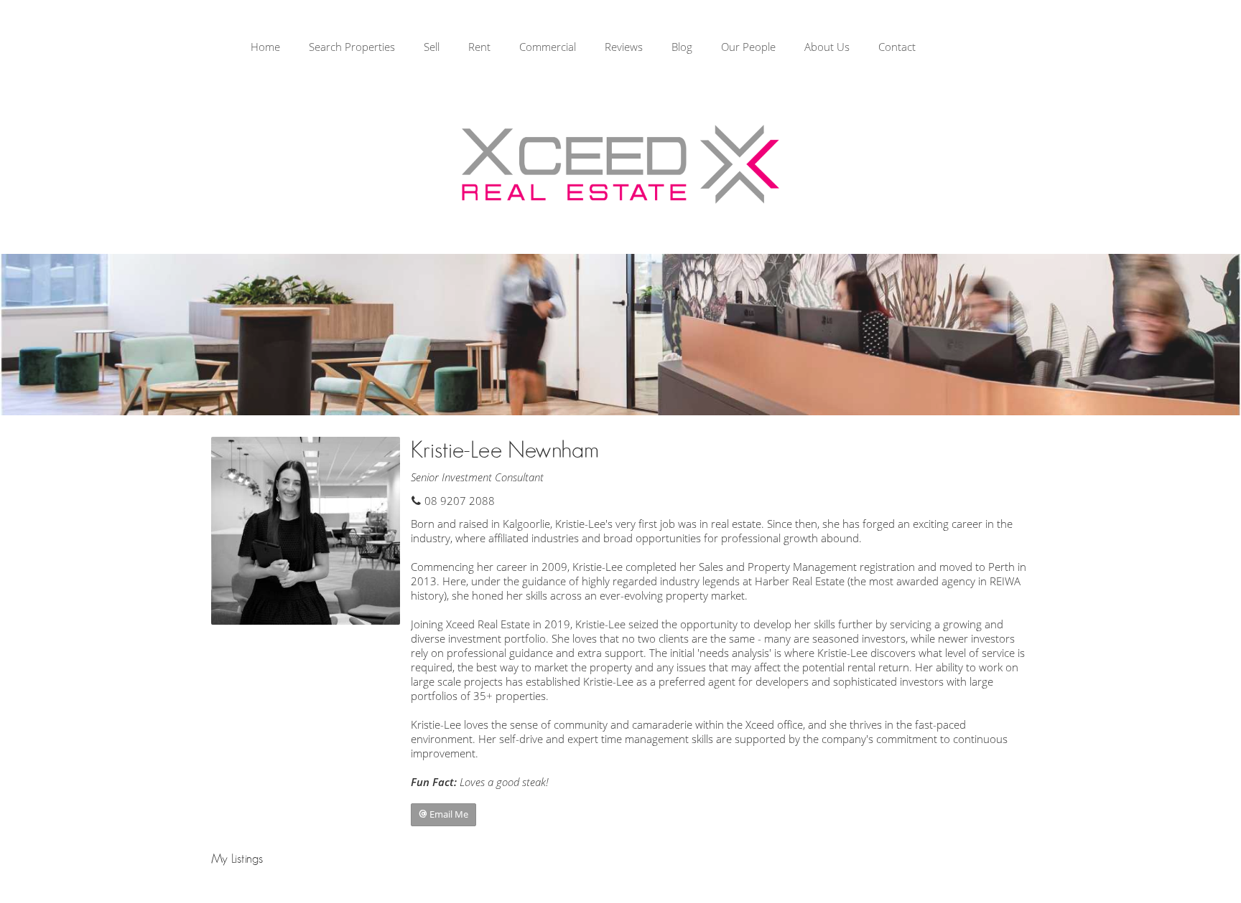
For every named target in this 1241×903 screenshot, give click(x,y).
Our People (748, 46)
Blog (681, 46)
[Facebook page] (1177, 49)
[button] (443, 814)
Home (265, 46)
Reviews (624, 46)
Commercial (547, 46)
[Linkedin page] (1218, 49)
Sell (432, 46)
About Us (827, 46)
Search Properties (352, 46)
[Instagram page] (1199, 49)
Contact (897, 46)
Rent (479, 46)
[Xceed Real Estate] (620, 164)
